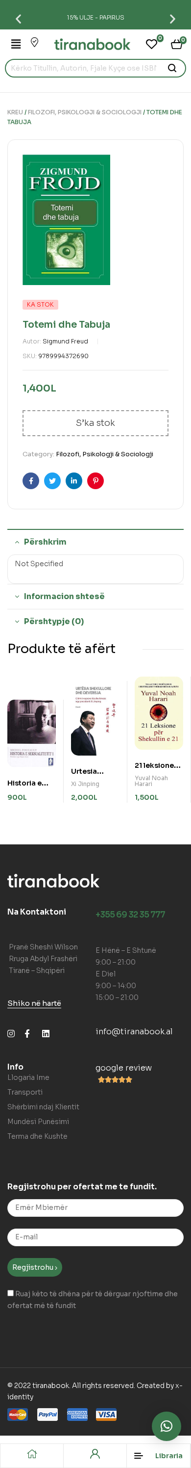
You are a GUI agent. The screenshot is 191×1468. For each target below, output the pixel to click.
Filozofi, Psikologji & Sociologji (85, 112)
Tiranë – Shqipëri (37, 970)
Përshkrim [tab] (45, 542)
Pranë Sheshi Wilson (43, 947)
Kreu (15, 112)
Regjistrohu (33, 1267)
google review (124, 1068)
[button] (18, 18)
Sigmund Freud (65, 341)
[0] (151, 44)
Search (172, 68)
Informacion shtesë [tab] (64, 596)
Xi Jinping (85, 783)
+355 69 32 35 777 (130, 915)
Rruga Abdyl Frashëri (43, 958)
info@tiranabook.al (134, 1031)
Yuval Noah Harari (151, 780)
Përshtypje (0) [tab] (54, 621)
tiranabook (50, 1385)
